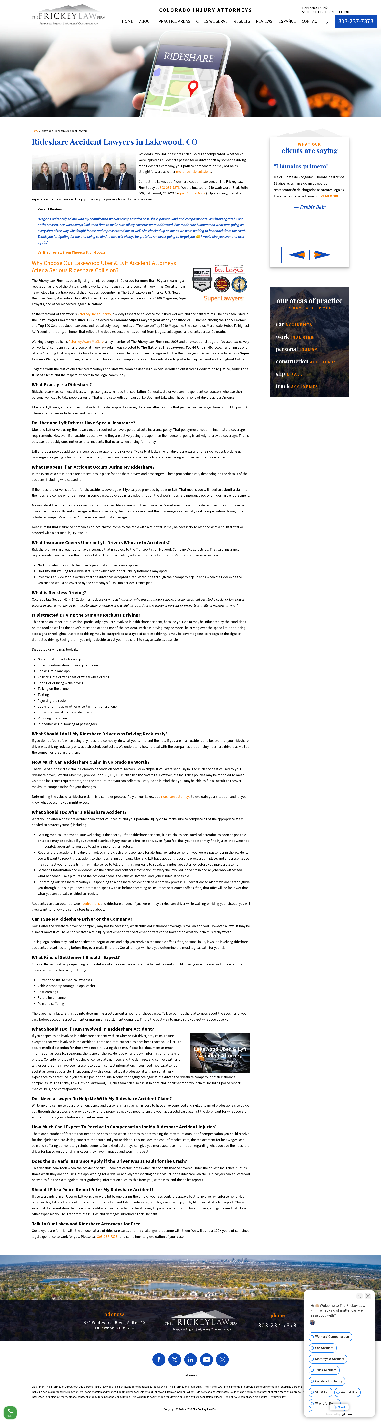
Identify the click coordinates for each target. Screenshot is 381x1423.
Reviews (264, 21)
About (145, 21)
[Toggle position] (359, 1296)
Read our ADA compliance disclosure (245, 1397)
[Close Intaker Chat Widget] (368, 1296)
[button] (296, 255)
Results (242, 21)
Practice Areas (174, 21)
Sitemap (190, 1375)
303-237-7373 (355, 21)
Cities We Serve (212, 21)
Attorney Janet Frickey (94, 314)
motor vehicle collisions (193, 171)
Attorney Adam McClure (86, 341)
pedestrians (91, 903)
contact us (83, 1397)
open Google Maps (192, 193)
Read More (299, 219)
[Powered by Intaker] (347, 1414)
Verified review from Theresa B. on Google (72, 252)
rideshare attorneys (175, 796)
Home (127, 21)
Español (287, 21)
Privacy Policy (277, 1397)
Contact (310, 21)
